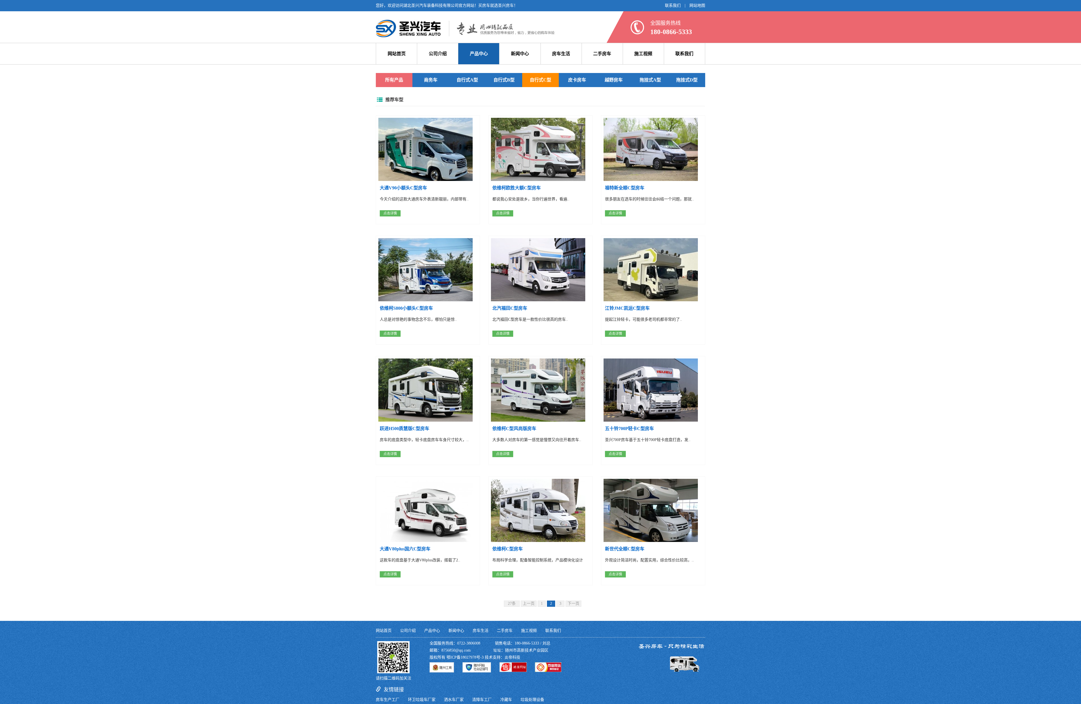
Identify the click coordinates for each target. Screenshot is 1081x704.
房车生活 (561, 53)
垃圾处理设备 (532, 700)
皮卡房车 (577, 80)
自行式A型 (467, 80)
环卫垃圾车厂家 (421, 700)
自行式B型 (504, 80)
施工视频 (643, 53)
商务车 (430, 80)
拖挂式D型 (687, 80)
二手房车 (602, 53)
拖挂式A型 (650, 80)
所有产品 (394, 80)
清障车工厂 (482, 700)
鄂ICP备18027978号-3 (465, 657)
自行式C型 (540, 80)
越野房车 (614, 80)
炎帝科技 (512, 657)
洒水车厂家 (454, 700)
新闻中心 (520, 53)
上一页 (529, 603)
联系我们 (673, 5)
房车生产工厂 (387, 700)
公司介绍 (438, 53)
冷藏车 (506, 700)
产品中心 (479, 53)
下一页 (573, 603)
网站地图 (697, 5)
